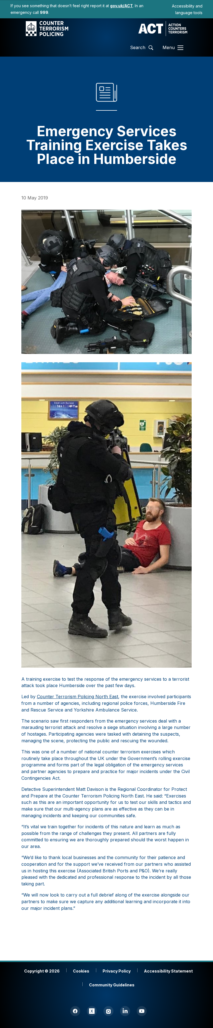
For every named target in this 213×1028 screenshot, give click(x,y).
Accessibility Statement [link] (168, 971)
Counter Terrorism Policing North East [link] (77, 696)
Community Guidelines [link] (112, 985)
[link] (121, 5)
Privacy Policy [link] (117, 971)
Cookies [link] (81, 971)
